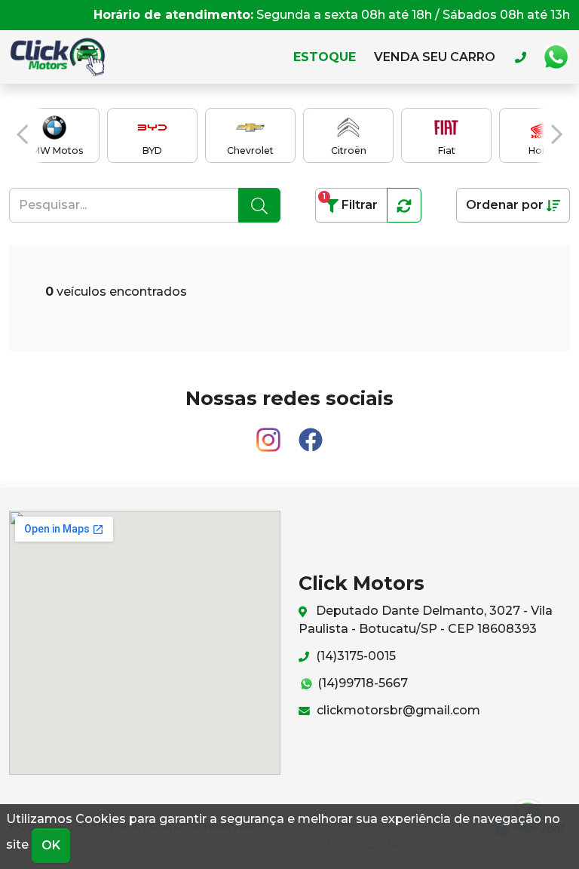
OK (50, 845)
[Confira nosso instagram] (270, 433)
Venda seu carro (434, 57)
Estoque (324, 57)
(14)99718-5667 (361, 683)
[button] (22, 134)
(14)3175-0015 (354, 656)
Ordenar (505, 205)
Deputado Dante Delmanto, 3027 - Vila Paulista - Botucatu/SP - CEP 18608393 (426, 619)
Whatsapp (555, 57)
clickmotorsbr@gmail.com (397, 710)
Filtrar (350, 202)
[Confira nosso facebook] (310, 433)
